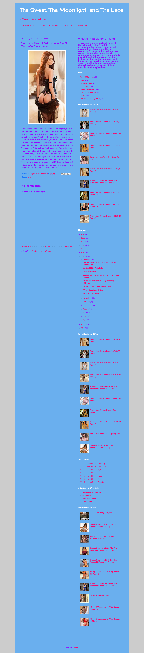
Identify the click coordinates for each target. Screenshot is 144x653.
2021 (83, 252)
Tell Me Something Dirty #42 (94, 290)
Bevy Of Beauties (87, 77)
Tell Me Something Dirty (90, 99)
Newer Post (26, 247)
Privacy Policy (69, 25)
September (87, 305)
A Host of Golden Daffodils (91, 492)
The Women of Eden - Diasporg (92, 464)
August (86, 309)
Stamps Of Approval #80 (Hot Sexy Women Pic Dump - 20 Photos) (104, 549)
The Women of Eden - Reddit (91, 476)
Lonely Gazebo (86, 83)
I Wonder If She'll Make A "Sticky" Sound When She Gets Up (103, 446)
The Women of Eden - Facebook (93, 467)
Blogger (77, 647)
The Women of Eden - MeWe (91, 470)
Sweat (82, 96)
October (86, 302)
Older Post (68, 247)
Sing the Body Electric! (89, 499)
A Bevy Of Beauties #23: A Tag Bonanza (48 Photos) (102, 537)
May (85, 320)
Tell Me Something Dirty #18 (101, 513)
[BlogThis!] (64, 174)
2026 (83, 234)
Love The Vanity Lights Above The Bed (98, 287)
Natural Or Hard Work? (92, 294)
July (84, 313)
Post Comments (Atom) (41, 251)
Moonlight (84, 86)
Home (47, 247)
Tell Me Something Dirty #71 (101, 595)
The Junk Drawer (87, 502)
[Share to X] (66, 174)
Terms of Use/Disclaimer (50, 25)
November (87, 298)
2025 (83, 238)
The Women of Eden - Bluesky (92, 482)
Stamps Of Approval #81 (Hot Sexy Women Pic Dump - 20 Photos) (103, 182)
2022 (83, 249)
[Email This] (62, 174)
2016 (83, 328)
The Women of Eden (29, 25)
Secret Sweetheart (87, 89)
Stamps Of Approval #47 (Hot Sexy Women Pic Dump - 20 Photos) (103, 561)
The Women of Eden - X (89, 479)
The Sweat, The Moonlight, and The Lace (71, 10)
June (85, 316)
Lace (29, 177)
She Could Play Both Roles (93, 268)
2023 (83, 245)
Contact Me (82, 25)
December (87, 259)
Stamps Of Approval (88, 92)
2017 (83, 324)
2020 (83, 256)
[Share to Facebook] (68, 174)
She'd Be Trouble (89, 272)
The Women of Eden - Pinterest (92, 473)
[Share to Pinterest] (70, 174)
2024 (83, 242)
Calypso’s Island (86, 495)
